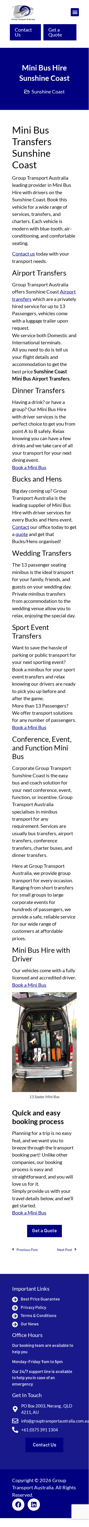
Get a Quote (55, 32)
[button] (75, 12)
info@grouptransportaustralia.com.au (55, 1420)
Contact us (23, 254)
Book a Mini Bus (29, 467)
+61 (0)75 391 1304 (39, 1429)
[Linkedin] (34, 1504)
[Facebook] (18, 1504)
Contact (20, 527)
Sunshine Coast (48, 91)
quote (22, 534)
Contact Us (23, 32)
